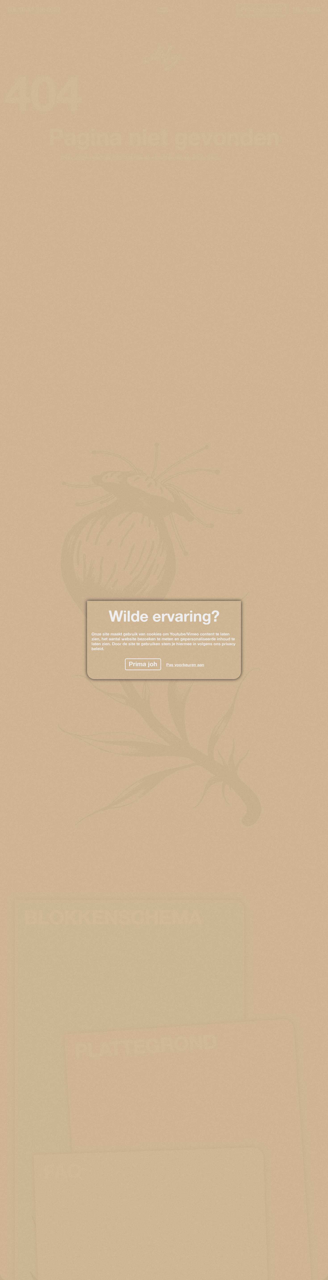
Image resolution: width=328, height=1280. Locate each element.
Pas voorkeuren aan (185, 665)
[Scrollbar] (327, 320)
